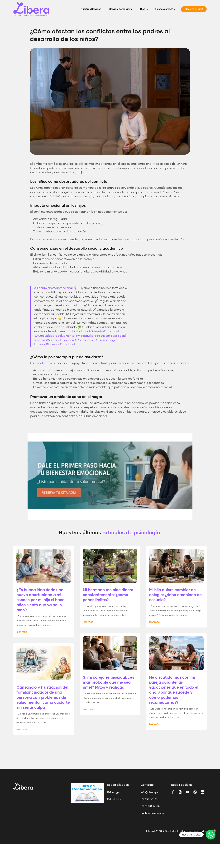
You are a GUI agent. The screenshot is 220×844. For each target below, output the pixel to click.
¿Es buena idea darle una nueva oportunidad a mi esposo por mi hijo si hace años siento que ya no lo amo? (40, 600)
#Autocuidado (44, 335)
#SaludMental (65, 335)
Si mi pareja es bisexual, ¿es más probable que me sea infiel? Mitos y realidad (108, 682)
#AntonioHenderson (60, 340)
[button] (210, 834)
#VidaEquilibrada (88, 335)
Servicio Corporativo (120, 9)
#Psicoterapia (84, 340)
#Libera (39, 340)
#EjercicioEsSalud (113, 335)
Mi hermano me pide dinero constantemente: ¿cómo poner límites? (108, 595)
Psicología (113, 792)
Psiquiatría (114, 799)
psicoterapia (43, 363)
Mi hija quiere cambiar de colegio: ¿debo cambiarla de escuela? (175, 595)
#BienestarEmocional (104, 331)
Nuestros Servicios (91, 9)
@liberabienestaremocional (53, 288)
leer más (21, 632)
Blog (142, 9)
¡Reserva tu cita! (194, 9)
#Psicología (80, 331)
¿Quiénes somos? (163, 9)
